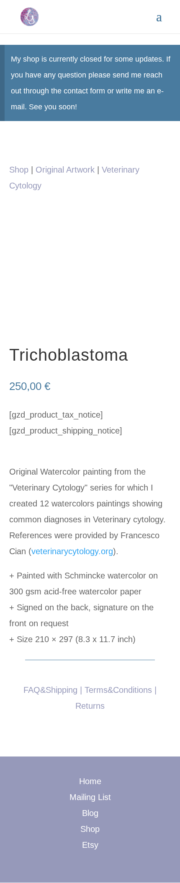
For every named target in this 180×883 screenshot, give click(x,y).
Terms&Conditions (118, 690)
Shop (18, 169)
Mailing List (90, 797)
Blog (90, 813)
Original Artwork (65, 169)
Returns (90, 705)
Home (90, 781)
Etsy (90, 844)
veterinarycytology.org (72, 551)
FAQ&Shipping (50, 690)
